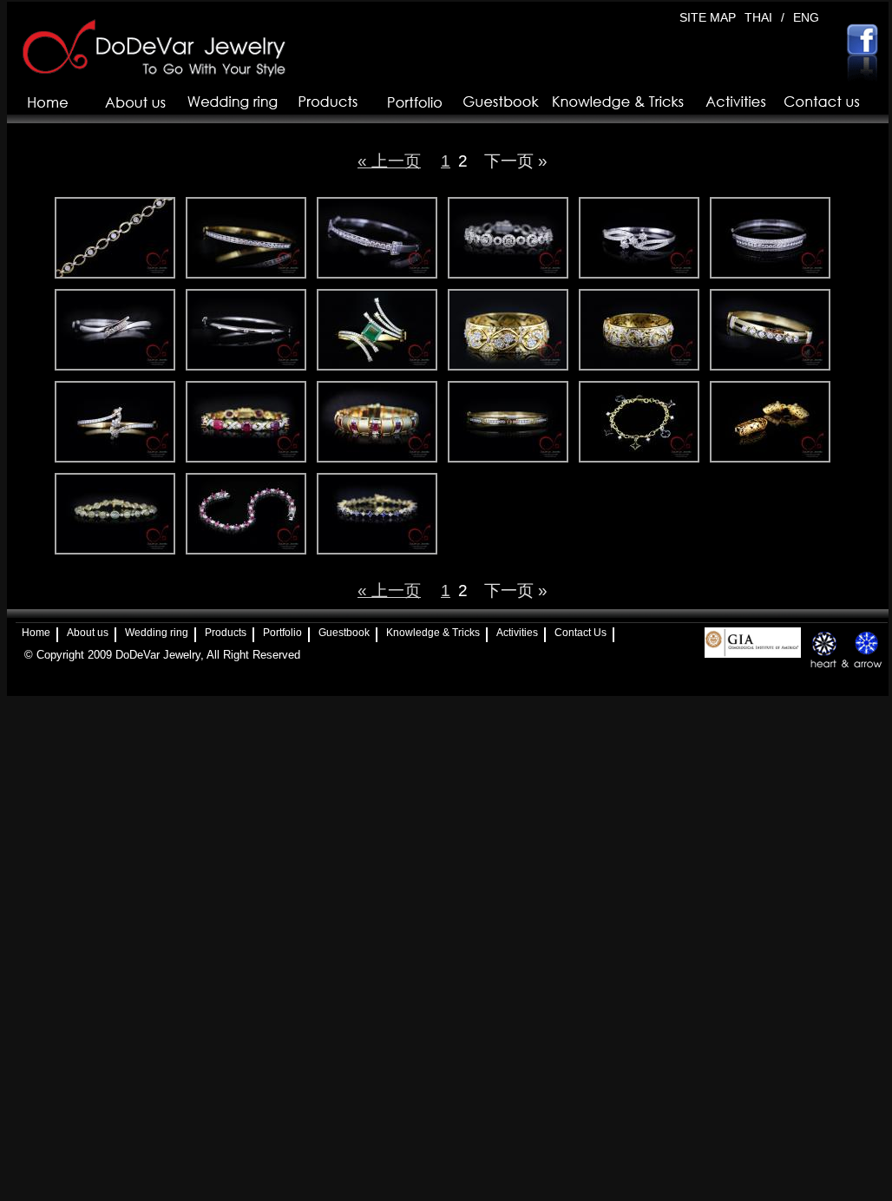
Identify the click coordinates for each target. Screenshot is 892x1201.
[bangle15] (246, 330)
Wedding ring (156, 633)
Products (225, 633)
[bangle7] (508, 330)
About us (87, 633)
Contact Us (580, 633)
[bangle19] (115, 238)
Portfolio (282, 633)
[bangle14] (246, 422)
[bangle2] (377, 330)
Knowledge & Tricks (433, 633)
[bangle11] (246, 514)
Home (36, 633)
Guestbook (344, 633)
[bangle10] (115, 330)
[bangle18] (770, 330)
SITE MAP (707, 17)
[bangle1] (639, 330)
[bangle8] (115, 422)
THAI (758, 17)
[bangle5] (770, 422)
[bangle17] (508, 422)
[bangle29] (377, 238)
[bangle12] (377, 514)
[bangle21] (246, 238)
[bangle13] (508, 238)
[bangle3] (770, 238)
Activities (517, 633)
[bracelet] (377, 422)
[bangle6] (639, 422)
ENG (806, 17)
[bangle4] (639, 238)
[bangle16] (115, 514)
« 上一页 (389, 161)
